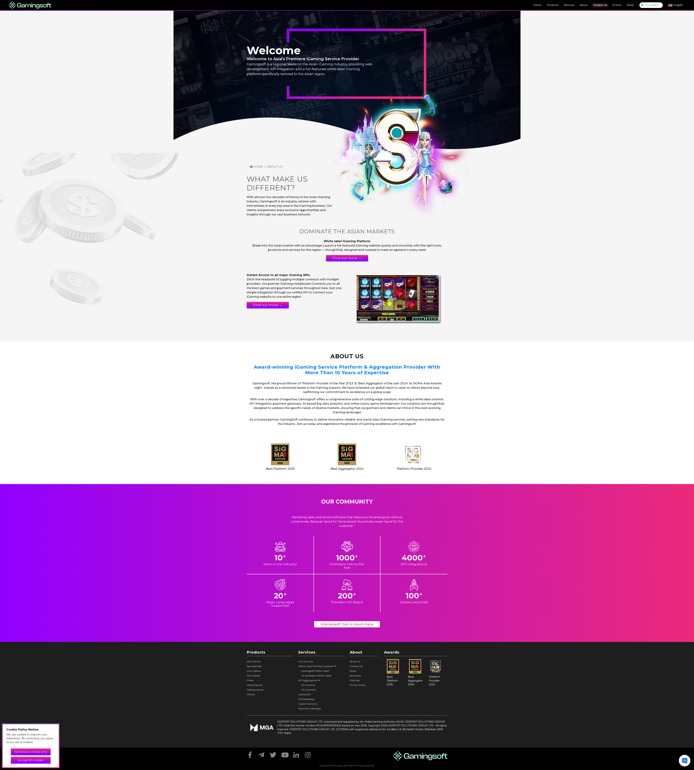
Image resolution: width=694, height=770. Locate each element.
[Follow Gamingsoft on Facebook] (250, 754)
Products (552, 5)
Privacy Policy (358, 685)
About (584, 5)
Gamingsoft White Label (315, 670)
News (630, 5)
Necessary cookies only (31, 751)
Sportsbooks (254, 666)
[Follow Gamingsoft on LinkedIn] (296, 754)
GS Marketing (306, 699)
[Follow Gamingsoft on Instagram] (308, 754)
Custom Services (308, 703)
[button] (321, 666)
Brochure (355, 675)
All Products (253, 661)
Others (251, 694)
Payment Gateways (309, 708)
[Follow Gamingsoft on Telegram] (261, 754)
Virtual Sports (254, 685)
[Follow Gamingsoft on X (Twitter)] (273, 754)
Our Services (305, 661)
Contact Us (600, 5)
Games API (304, 694)
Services (569, 5)
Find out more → (347, 258)
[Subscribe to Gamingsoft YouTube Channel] (284, 754)
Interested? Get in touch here (347, 624)
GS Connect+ (309, 689)
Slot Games (253, 675)
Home (537, 5)
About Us (355, 661)
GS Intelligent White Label (316, 675)
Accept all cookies (30, 760)
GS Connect (308, 685)
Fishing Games (255, 689)
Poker (250, 680)
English (678, 5)
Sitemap (355, 680)
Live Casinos (254, 670)
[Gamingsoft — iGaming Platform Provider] (30, 5)
